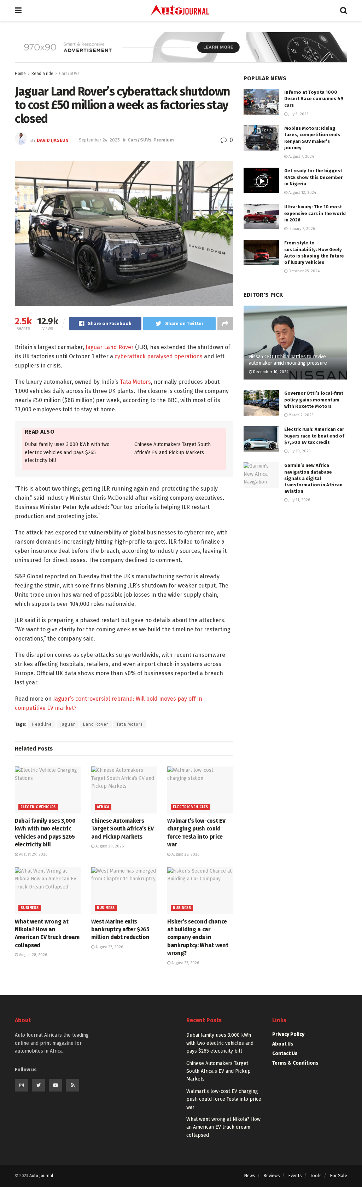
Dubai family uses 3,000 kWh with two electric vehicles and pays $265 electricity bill (67, 452)
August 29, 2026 (32, 854)
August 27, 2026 (108, 947)
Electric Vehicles (38, 807)
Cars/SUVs (69, 73)
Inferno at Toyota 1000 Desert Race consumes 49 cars (313, 98)
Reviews (271, 1175)
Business (30, 908)
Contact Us (285, 1053)
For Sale (338, 1175)
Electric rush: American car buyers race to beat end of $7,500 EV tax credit (314, 436)
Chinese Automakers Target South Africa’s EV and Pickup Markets (122, 828)
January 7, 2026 (301, 228)
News (249, 1175)
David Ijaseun (53, 140)
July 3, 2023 (298, 114)
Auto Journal (41, 1175)
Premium (163, 140)
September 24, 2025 (99, 140)
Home (20, 73)
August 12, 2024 (301, 192)
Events (295, 1175)
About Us (282, 1044)
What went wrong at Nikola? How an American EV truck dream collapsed (223, 1127)
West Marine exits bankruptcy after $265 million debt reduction (120, 929)
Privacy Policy (288, 1034)
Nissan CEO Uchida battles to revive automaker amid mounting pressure (288, 360)
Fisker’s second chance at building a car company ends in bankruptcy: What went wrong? (197, 937)
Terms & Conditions (295, 1063)
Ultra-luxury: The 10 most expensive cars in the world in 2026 (315, 213)
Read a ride (42, 73)
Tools (316, 1175)
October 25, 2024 (303, 271)
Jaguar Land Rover (109, 347)
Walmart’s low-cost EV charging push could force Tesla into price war (223, 1099)
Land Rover (95, 724)
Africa (103, 807)
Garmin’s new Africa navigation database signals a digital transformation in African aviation (313, 478)
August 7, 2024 (300, 156)
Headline (42, 724)
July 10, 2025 (298, 451)
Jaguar (67, 724)
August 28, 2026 (184, 854)
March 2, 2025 (300, 415)
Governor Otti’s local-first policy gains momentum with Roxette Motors (313, 399)
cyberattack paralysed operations (159, 356)
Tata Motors (135, 381)
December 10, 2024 (270, 372)
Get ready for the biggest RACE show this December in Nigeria (313, 177)
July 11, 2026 (298, 500)
